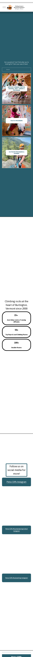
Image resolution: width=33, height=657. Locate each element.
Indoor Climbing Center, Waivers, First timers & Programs (16, 88)
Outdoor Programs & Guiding (16, 152)
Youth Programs (16, 120)
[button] (5, 590)
